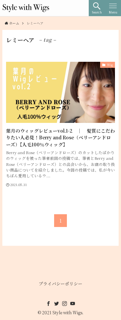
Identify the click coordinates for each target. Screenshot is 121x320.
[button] (97, 8)
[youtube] (73, 304)
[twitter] (56, 304)
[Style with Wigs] (25, 8)
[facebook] (48, 304)
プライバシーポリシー (60, 283)
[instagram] (65, 304)
